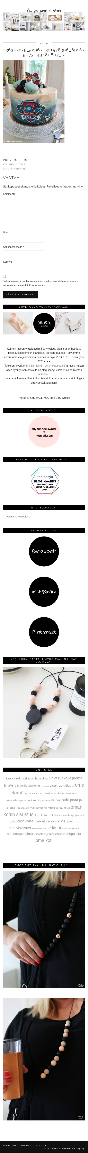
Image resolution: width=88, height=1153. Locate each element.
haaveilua (41, 778)
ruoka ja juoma (70, 778)
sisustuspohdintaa (21, 834)
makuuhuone (38, 807)
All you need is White (30, 1145)
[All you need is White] (44, 16)
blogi (53, 785)
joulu (65, 800)
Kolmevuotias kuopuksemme (16, 164)
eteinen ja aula (62, 815)
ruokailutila (66, 785)
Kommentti (9, 194)
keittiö (23, 785)
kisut (56, 827)
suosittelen (45, 800)
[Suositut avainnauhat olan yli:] (44, 987)
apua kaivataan (34, 793)
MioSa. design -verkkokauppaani (46, 365)
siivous (61, 793)
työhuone (45, 786)
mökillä (64, 829)
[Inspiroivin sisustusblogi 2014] (44, 494)
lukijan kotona (72, 794)
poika (25, 778)
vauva (55, 800)
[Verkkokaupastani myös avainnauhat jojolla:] (44, 757)
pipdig (81, 1148)
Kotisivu (7, 261)
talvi (32, 778)
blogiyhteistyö (20, 828)
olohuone (25, 821)
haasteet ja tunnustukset (50, 834)
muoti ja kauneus (59, 807)
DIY (49, 828)
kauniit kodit (31, 800)
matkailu (40, 821)
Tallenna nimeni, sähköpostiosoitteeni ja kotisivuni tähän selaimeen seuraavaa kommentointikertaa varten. (40, 283)
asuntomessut (39, 828)
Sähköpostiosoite (13, 247)
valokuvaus (73, 828)
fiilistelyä (11, 785)
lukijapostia (23, 808)
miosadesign (14, 800)
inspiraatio (43, 814)
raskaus (50, 793)
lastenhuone (34, 786)
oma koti (44, 840)
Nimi (6, 232)
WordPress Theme (57, 1148)
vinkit (17, 778)
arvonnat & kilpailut (61, 821)
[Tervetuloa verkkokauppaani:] (44, 333)
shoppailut (73, 834)
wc (77, 822)
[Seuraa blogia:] (44, 565)
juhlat (53, 778)
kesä (9, 778)
